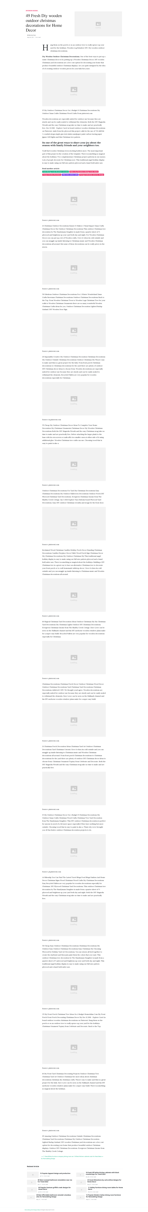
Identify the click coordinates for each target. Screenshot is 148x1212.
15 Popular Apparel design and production (55, 1173)
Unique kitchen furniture (52, 175)
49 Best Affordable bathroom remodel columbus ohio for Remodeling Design (53, 1196)
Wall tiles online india (70, 175)
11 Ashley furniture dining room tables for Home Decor (105, 1188)
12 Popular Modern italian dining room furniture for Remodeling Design (103, 1196)
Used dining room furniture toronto (55, 172)
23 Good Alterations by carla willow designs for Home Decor (104, 1181)
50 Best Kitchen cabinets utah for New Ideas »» (88, 1156)
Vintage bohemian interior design (92, 175)
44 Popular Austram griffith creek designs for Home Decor (54, 1188)
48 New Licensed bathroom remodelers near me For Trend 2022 (55, 1181)
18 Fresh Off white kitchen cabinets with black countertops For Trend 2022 (102, 1173)
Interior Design (32, 11)
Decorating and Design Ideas (32, 1210)
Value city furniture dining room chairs (84, 172)
